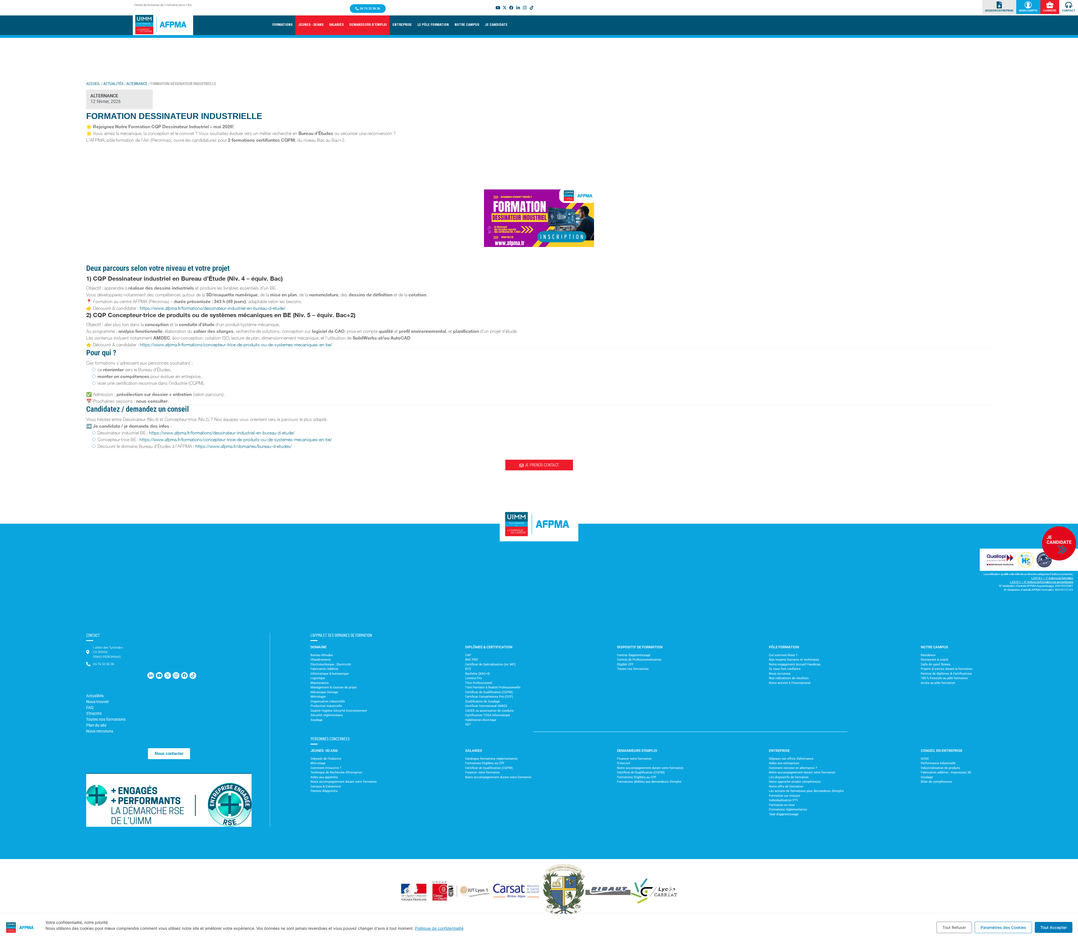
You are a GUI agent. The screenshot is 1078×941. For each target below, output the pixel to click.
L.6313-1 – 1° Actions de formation (1052, 578)
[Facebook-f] (184, 675)
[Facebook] (511, 7)
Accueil (93, 83)
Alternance (136, 83)
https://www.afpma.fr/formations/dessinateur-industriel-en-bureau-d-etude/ (212, 308)
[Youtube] (497, 7)
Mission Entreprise (999, 10)
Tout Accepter (1053, 927)
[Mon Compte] (1028, 4)
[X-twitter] (504, 7)
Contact (1068, 10)
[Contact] (1068, 4)
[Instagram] (524, 7)
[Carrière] (1049, 4)
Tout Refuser (954, 927)
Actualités (113, 83)
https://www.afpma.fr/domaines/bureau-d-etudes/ (243, 446)
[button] (310, 25)
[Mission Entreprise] (999, 4)
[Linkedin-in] (150, 675)
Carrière (1049, 10)
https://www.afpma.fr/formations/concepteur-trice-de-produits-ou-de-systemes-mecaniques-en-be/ (236, 344)
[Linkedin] (518, 7)
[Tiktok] (531, 7)
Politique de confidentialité (439, 928)
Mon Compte (1028, 10)
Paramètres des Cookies (1003, 927)
